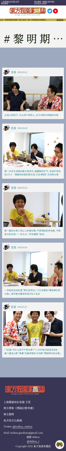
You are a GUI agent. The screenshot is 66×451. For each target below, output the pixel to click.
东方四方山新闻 (40, 3)
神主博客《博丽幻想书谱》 (44, 1)
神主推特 (4, 3)
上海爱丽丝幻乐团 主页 (10, 1)
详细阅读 (59, 20)
